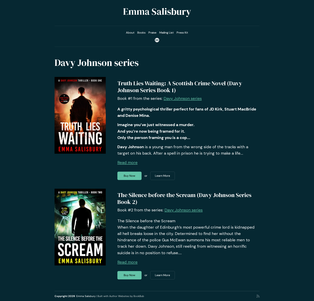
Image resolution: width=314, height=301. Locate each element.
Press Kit (182, 32)
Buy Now (129, 176)
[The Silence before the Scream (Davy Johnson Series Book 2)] (80, 227)
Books (141, 32)
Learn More (162, 176)
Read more (127, 162)
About (130, 32)
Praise (152, 32)
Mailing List (166, 32)
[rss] (258, 296)
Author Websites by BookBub (126, 296)
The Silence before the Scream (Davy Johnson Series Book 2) (184, 198)
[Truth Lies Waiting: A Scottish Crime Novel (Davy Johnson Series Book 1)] (80, 115)
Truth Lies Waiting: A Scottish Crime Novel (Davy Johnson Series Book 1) (179, 86)
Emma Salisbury (157, 11)
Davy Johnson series (183, 98)
